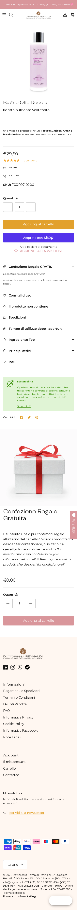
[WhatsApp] (20, 667)
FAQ (6, 711)
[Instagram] (12, 667)
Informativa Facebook (20, 730)
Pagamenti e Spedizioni (21, 691)
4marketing (28, 896)
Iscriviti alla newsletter (26, 813)
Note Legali (12, 737)
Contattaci (11, 775)
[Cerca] (13, 14)
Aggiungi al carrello (38, 224)
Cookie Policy (13, 724)
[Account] (64, 14)
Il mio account (14, 762)
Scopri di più (24, 406)
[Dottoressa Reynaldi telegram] (27, 667)
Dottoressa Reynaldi (26, 874)
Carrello (9, 768)
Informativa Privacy (18, 717)
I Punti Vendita (15, 704)
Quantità (10, 198)
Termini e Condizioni (19, 697)
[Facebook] (5, 667)
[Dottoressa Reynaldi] (38, 15)
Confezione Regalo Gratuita (30, 515)
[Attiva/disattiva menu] (4, 14)
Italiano (12, 865)
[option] (38, 59)
